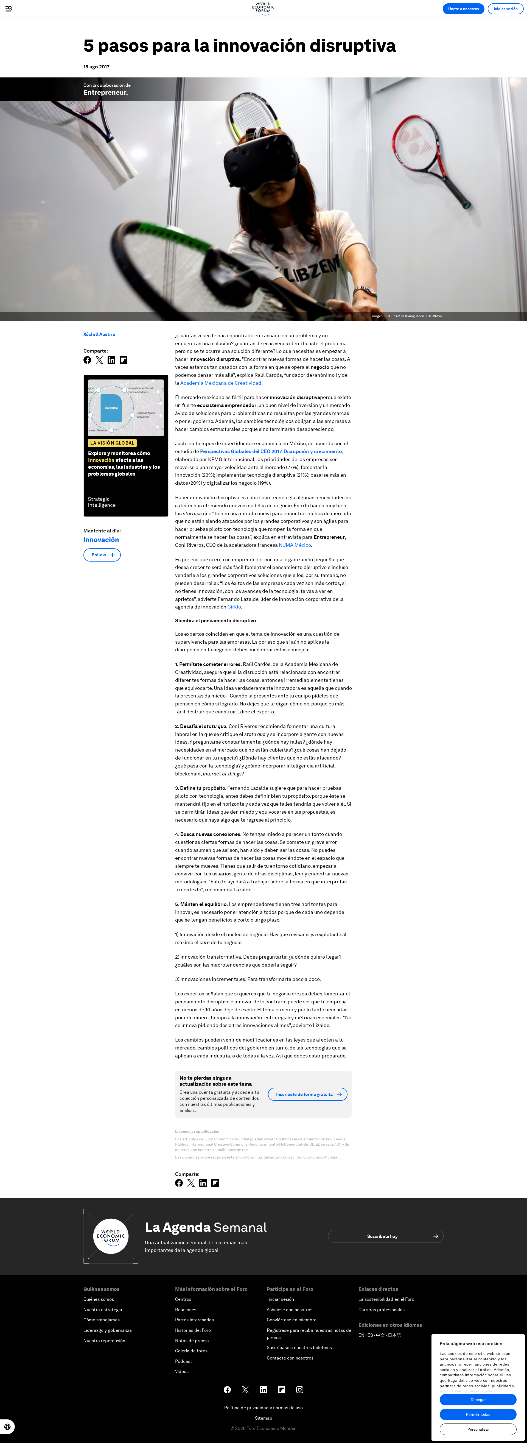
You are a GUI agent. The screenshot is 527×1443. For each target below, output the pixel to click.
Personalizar (478, 1429)
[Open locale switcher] (7, 1427)
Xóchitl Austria (99, 334)
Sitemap (263, 1418)
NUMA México (295, 545)
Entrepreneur (104, 92)
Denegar (478, 1399)
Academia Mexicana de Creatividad (220, 383)
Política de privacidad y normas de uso (263, 1407)
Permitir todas (478, 1414)
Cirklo (234, 607)
